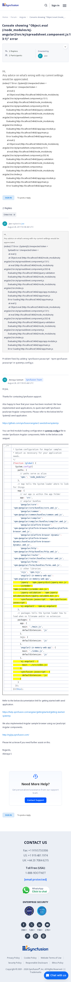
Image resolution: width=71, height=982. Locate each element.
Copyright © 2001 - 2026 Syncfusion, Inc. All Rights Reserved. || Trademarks (36, 971)
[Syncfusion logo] (14, 4)
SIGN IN (8, 815)
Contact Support (35, 800)
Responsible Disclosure (37, 962)
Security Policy (14, 962)
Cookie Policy (30, 957)
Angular (22, 17)
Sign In (55, 5)
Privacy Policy (13, 957)
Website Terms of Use (51, 957)
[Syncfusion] (35, 948)
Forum (14, 17)
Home (5, 17)
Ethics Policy (57, 962)
